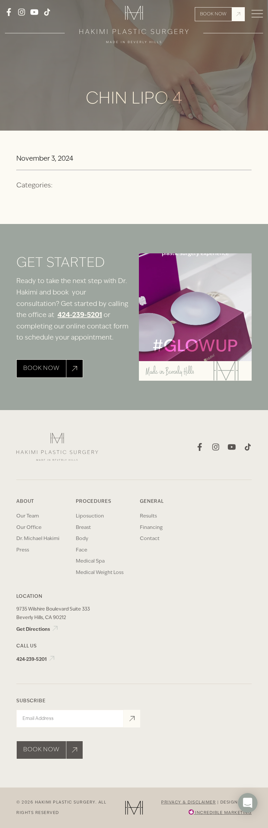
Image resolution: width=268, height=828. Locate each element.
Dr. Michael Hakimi (37, 538)
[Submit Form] (132, 718)
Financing (151, 527)
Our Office (29, 527)
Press (22, 550)
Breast (83, 527)
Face (81, 550)
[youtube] (34, 14)
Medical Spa (90, 561)
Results (148, 516)
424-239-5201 (80, 315)
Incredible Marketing (223, 813)
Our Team (27, 516)
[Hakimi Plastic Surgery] (134, 26)
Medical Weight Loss (100, 572)
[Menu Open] (257, 14)
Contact (149, 538)
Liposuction (90, 516)
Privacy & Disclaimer (188, 802)
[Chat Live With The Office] (247, 822)
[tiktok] (47, 14)
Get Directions (33, 629)
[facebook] (9, 14)
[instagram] (21, 14)
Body (82, 538)
